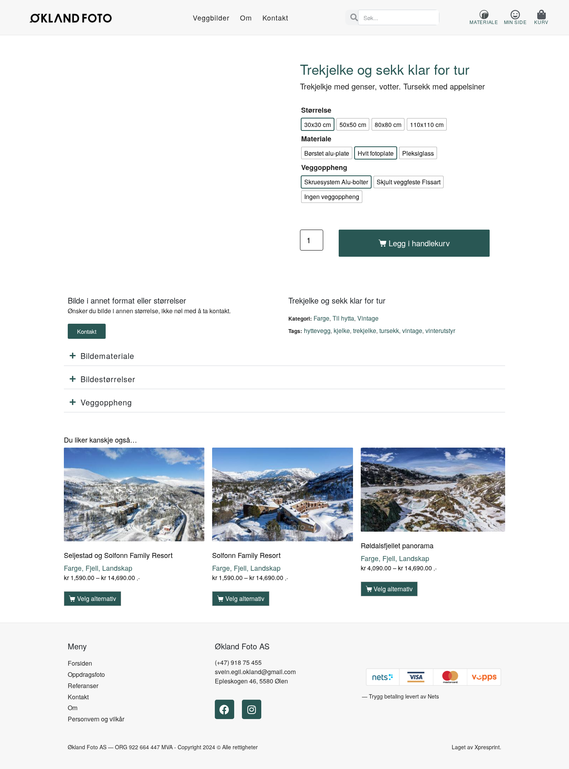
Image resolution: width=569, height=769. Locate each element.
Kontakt (275, 17)
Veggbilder (211, 17)
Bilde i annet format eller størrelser (127, 300)
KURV (541, 22)
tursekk (389, 330)
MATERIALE (484, 22)
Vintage (368, 318)
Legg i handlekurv (419, 243)
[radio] (318, 124)
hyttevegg (317, 330)
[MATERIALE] (484, 14)
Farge (321, 318)
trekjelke (364, 330)
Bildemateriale (107, 355)
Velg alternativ (96, 598)
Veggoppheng (324, 167)
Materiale (316, 139)
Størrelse (316, 110)
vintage (412, 330)
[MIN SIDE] (515, 14)
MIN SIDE (515, 22)
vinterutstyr (440, 330)
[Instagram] (251, 709)
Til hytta (343, 318)
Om (246, 17)
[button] (284, 356)
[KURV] (541, 14)
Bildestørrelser (108, 378)
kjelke (342, 330)
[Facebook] (224, 709)
